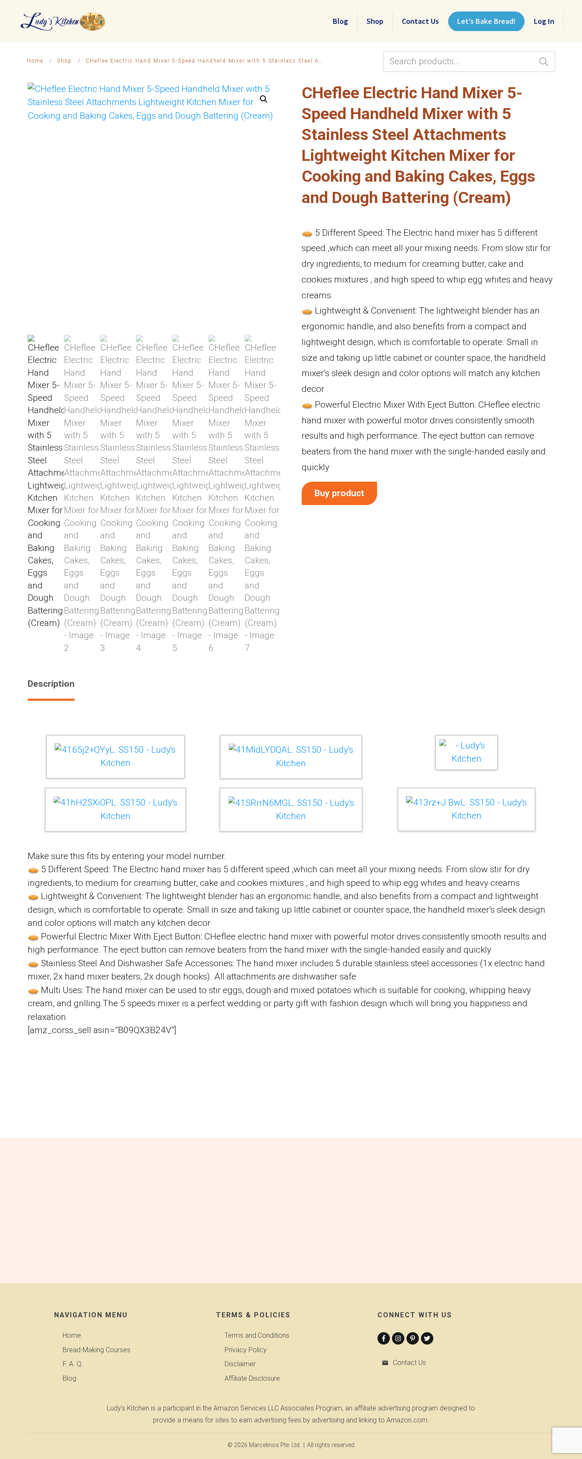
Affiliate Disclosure (252, 1378)
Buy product (339, 493)
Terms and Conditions (257, 1335)
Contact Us (409, 1363)
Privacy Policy (246, 1350)
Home (72, 1335)
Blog (69, 1378)
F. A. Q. (73, 1364)
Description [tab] (51, 684)
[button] (263, 99)
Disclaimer (240, 1364)
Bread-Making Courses (96, 1350)
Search (543, 61)
